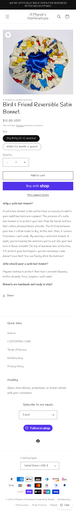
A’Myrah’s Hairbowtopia (25, 499)
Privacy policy (22, 505)
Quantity (7, 155)
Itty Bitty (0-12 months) (21, 138)
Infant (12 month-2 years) (22, 146)
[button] (7, 17)
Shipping (20, 125)
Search (11, 333)
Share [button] (10, 295)
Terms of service (39, 505)
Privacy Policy (15, 366)
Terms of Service (17, 350)
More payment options (38, 194)
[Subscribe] (53, 415)
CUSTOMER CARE (19, 341)
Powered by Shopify (45, 499)
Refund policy (15, 358)
